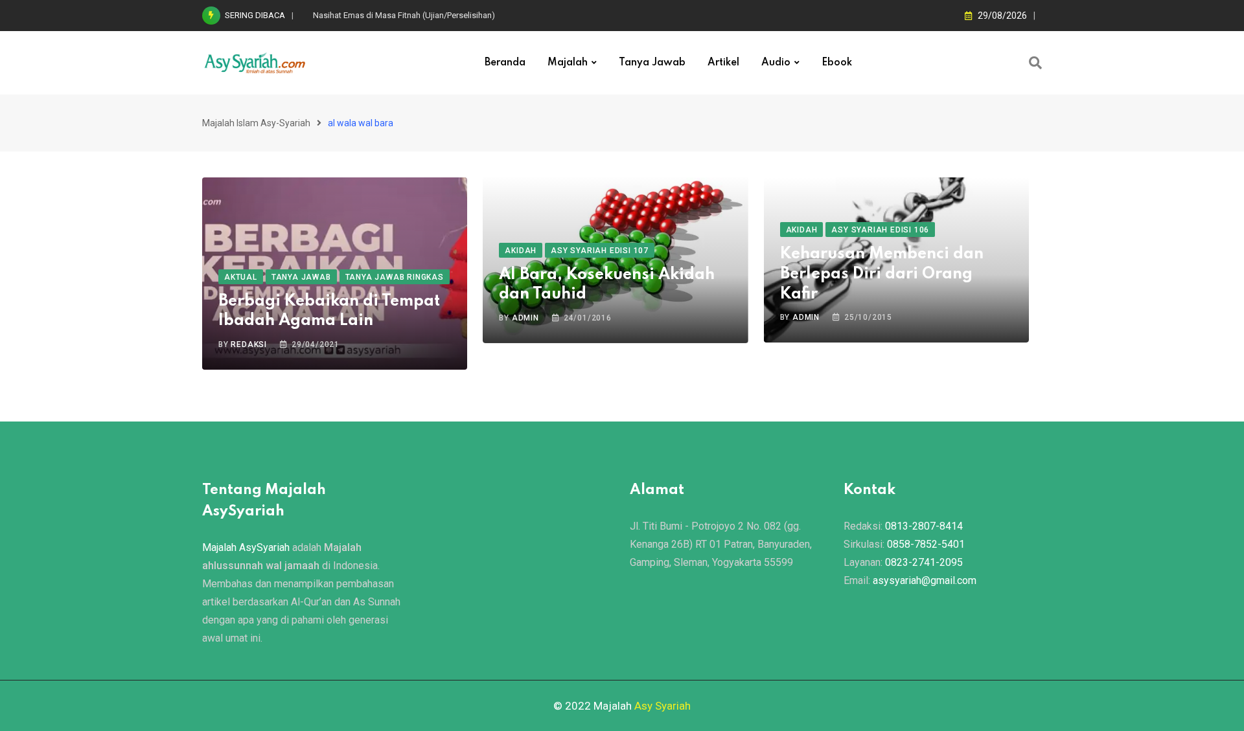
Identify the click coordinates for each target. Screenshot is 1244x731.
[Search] (1035, 63)
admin (525, 317)
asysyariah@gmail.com (924, 580)
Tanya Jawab (652, 63)
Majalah (567, 63)
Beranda (505, 63)
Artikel (723, 63)
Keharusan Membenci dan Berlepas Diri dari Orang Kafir (882, 274)
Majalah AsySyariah (246, 547)
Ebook (837, 63)
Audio (775, 63)
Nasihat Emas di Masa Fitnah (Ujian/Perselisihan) (404, 15)
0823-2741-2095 (924, 562)
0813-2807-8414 (924, 526)
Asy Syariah (662, 705)
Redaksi (249, 344)
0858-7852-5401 (926, 544)
